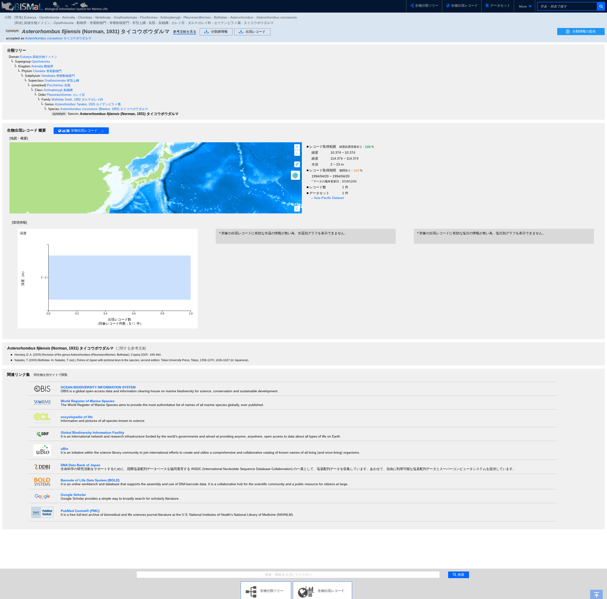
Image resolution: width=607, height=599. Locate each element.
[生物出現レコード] (322, 583)
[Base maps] (295, 175)
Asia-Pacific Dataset (329, 198)
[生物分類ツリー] (266, 583)
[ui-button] (601, 6)
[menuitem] (524, 6)
